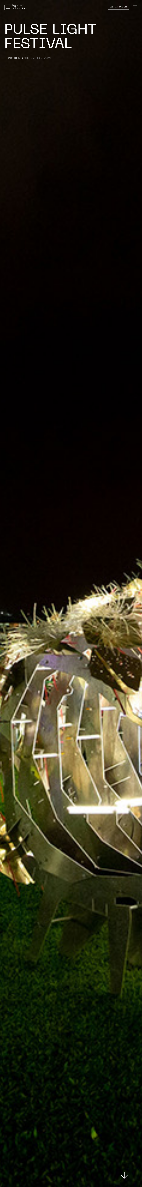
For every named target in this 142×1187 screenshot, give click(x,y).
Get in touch (118, 7)
